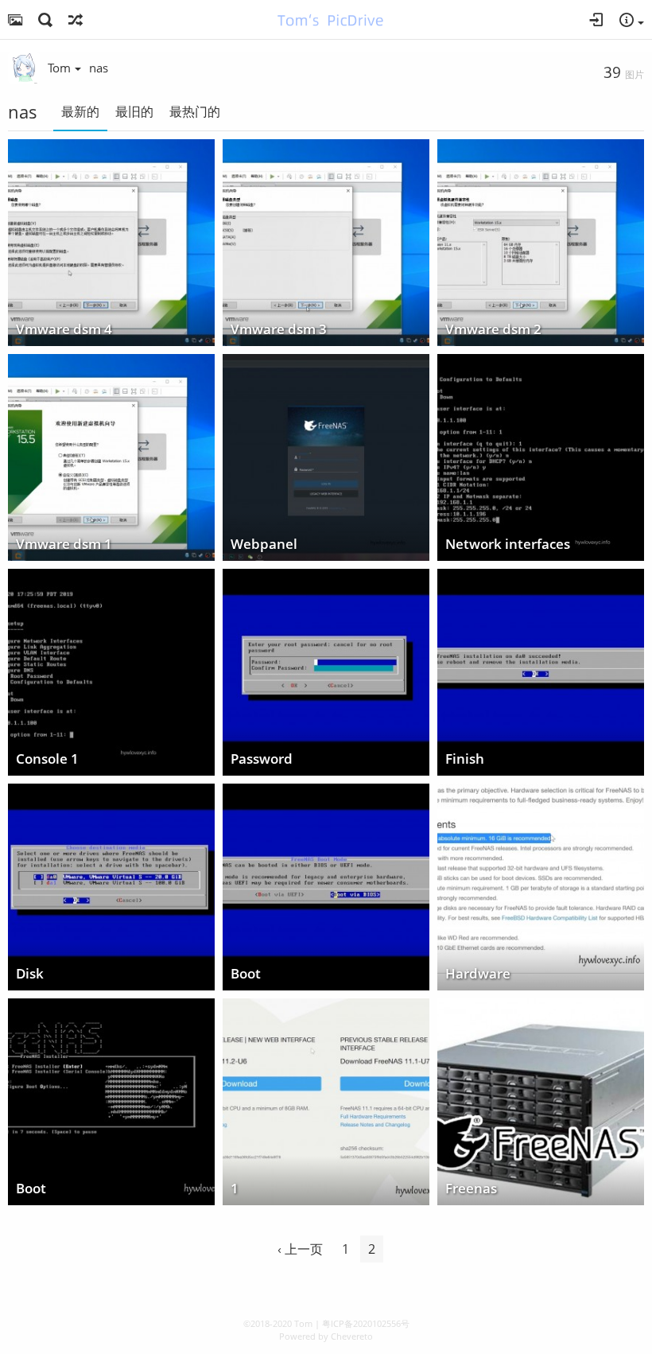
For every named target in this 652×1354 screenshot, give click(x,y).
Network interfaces (507, 544)
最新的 (80, 111)
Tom (59, 68)
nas (98, 68)
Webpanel (264, 544)
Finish (464, 759)
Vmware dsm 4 (64, 329)
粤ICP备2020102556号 (365, 1323)
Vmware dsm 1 (64, 544)
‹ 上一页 (300, 1249)
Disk (30, 974)
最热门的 (194, 111)
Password (262, 759)
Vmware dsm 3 (279, 329)
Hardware (477, 974)
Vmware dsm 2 (493, 329)
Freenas (471, 1188)
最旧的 (134, 111)
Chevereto (352, 1336)
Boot (246, 974)
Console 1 (47, 759)
